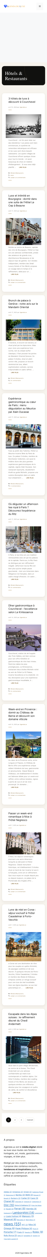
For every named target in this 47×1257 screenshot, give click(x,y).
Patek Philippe (23, 1228)
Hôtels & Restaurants (16, 173)
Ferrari (19, 1208)
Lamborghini (23, 1212)
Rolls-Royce (10, 1235)
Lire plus (22, 167)
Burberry (16, 1198)
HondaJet (8, 1213)
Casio (34, 1198)
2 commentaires (15, 486)
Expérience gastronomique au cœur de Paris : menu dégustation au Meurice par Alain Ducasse (22, 405)
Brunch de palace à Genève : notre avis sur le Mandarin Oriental (23, 304)
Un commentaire (15, 380)
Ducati (10, 1209)
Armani (28, 1192)
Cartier (25, 1198)
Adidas (8, 1192)
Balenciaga (10, 1195)
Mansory (28, 1216)
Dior (9, 1205)
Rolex (38, 1231)
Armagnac (17, 1192)
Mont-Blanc (30, 1220)
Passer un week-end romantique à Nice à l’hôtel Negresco (20, 817)
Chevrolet (19, 1201)
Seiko (20, 1235)
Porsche (10, 1232)
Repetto (28, 1232)
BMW (29, 1195)
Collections (36, 1201)
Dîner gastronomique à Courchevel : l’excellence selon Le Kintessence (22, 609)
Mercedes (21, 1220)
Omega (9, 1228)
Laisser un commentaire (17, 177)
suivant (30, 1120)
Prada (20, 1232)
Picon (35, 1229)
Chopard (27, 1201)
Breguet (36, 1195)
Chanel (9, 1201)
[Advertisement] (23, 37)
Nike (32, 1224)
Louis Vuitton (13, 1216)
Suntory (36, 1235)
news (12, 175)
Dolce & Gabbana (23, 1205)
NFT (25, 1225)
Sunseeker (28, 1235)
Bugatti (7, 1198)
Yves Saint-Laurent (11, 1239)
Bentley (20, 1195)
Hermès (31, 1209)
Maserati (10, 1219)
